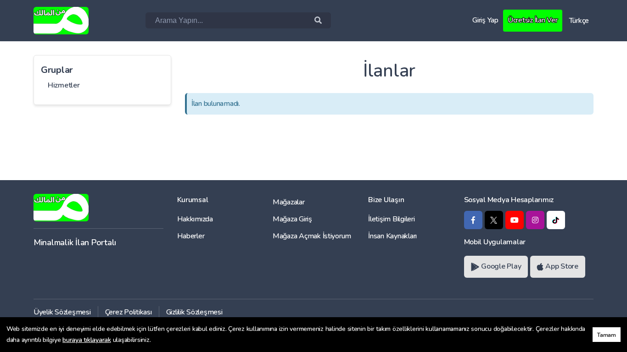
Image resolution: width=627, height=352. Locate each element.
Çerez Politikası (128, 312)
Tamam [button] (606, 335)
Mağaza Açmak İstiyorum (312, 236)
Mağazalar (289, 202)
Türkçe (579, 21)
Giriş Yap (485, 20)
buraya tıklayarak (86, 340)
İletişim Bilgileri (391, 219)
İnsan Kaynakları (392, 236)
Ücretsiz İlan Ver (533, 20)
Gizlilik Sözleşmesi (194, 312)
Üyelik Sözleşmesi (62, 312)
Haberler (191, 236)
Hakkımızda (195, 219)
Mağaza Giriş (292, 219)
